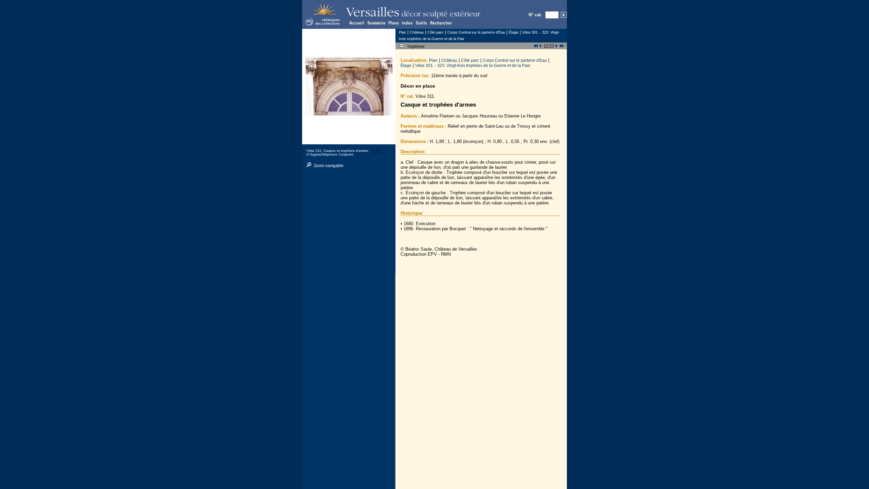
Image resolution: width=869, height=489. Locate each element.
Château (449, 60)
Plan (433, 60)
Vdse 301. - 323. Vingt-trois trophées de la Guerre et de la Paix (472, 65)
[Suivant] (556, 45)
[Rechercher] (441, 22)
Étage (406, 65)
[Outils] (421, 22)
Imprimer (416, 46)
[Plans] (393, 22)
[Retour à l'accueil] (324, 26)
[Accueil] (357, 22)
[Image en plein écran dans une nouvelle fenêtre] (349, 114)
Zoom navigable (329, 165)
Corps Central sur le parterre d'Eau (515, 60)
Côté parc (470, 60)
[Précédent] (541, 45)
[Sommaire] (376, 22)
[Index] (407, 22)
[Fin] (560, 45)
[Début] (536, 45)
